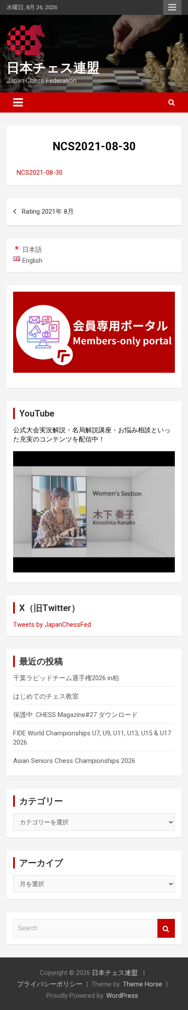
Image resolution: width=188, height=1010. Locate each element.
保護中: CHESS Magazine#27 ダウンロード (75, 715)
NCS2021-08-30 (40, 173)
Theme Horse (142, 984)
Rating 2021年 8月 (48, 211)
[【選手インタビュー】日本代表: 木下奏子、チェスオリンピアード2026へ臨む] (94, 512)
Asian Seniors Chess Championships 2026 (74, 761)
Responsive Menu (172, 7)
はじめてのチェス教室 (46, 696)
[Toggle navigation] (18, 102)
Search (166, 928)
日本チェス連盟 (53, 67)
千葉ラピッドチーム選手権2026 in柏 (66, 678)
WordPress (122, 995)
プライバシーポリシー (50, 984)
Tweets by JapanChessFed (52, 625)
